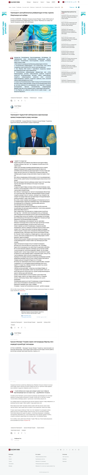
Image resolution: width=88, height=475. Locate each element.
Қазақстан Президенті (16, 97)
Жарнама (65, 464)
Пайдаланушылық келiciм (41, 459)
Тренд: (10, 7)
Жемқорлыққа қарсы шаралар (42, 466)
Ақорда (13, 7)
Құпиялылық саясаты (40, 462)
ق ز (73, 2)
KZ (63, 2)
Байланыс (65, 462)
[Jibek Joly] (72, 7)
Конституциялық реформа (48, 7)
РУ (67, 2)
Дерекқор (32, 7)
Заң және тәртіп (25, 7)
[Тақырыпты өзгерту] (59, 2)
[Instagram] (11, 101)
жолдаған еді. (27, 423)
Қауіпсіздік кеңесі (15, 433)
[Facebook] (22, 101)
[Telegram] (18, 101)
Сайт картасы (66, 459)
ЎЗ (75, 2)
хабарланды (22, 290)
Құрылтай (39, 322)
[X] (25, 101)
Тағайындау (18, 7)
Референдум (33, 97)
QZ (65, 2)
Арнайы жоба (38, 7)
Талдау (48, 2)
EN (69, 2)
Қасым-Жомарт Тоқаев (29, 322)
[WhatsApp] (15, 101)
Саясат (10, 462)
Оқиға (10, 459)
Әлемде (10, 469)
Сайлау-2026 (57, 7)
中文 (71, 2)
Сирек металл (40, 430)
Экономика (11, 466)
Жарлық (26, 97)
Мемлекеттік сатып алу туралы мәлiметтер (45, 469)
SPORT (53, 2)
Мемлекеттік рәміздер (41, 464)
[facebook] (66, 452)
